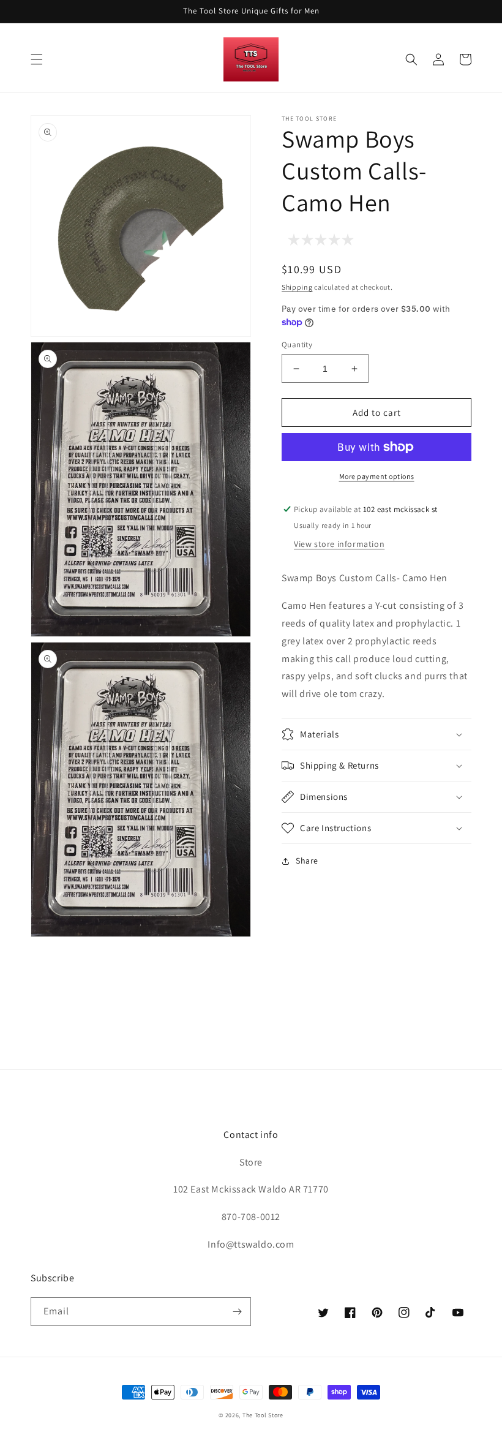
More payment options (376, 476)
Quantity (297, 344)
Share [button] (307, 860)
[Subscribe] (236, 1311)
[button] (36, 59)
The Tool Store (262, 1415)
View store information (339, 543)
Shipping (297, 287)
